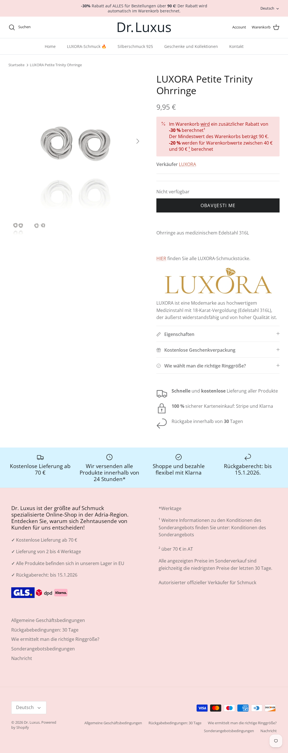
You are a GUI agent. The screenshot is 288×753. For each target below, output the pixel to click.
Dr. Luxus (32, 722)
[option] (76, 141)
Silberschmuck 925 (135, 46)
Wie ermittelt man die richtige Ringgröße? (55, 639)
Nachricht (21, 658)
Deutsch (267, 8)
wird (205, 124)
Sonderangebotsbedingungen (43, 649)
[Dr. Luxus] (144, 27)
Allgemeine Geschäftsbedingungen (48, 620)
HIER (161, 258)
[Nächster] (138, 141)
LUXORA (187, 164)
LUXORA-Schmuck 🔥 (86, 46)
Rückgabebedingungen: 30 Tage (44, 630)
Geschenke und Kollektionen (191, 46)
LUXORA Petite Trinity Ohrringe (56, 65)
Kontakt (236, 46)
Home (50, 46)
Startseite (16, 65)
